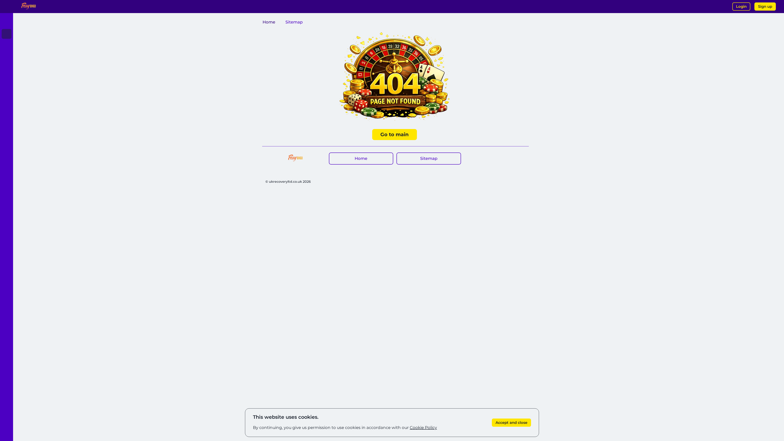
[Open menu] (6, 6)
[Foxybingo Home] (28, 6)
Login (741, 6)
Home (269, 22)
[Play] (6, 22)
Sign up (765, 6)
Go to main (394, 134)
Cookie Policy (423, 427)
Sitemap (429, 158)
